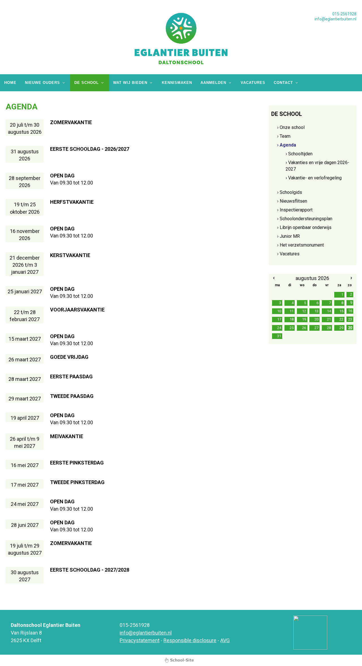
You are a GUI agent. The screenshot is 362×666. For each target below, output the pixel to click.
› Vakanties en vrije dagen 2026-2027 (317, 166)
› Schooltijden (299, 153)
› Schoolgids (289, 192)
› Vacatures (288, 253)
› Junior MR (288, 236)
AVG (225, 640)
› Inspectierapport (295, 210)
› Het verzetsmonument (300, 245)
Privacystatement (140, 640)
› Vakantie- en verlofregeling (314, 178)
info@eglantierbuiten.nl (335, 19)
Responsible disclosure (189, 640)
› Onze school (291, 127)
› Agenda (286, 145)
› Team (283, 136)
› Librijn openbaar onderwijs (304, 227)
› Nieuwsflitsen (292, 201)
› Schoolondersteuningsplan (304, 218)
